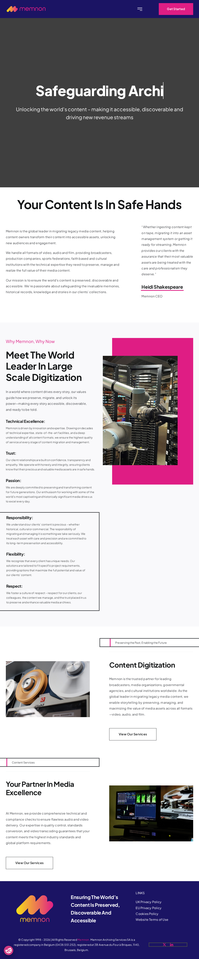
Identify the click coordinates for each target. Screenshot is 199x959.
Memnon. (83, 939)
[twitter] (164, 944)
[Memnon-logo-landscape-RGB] (26, 7)
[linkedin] (171, 944)
